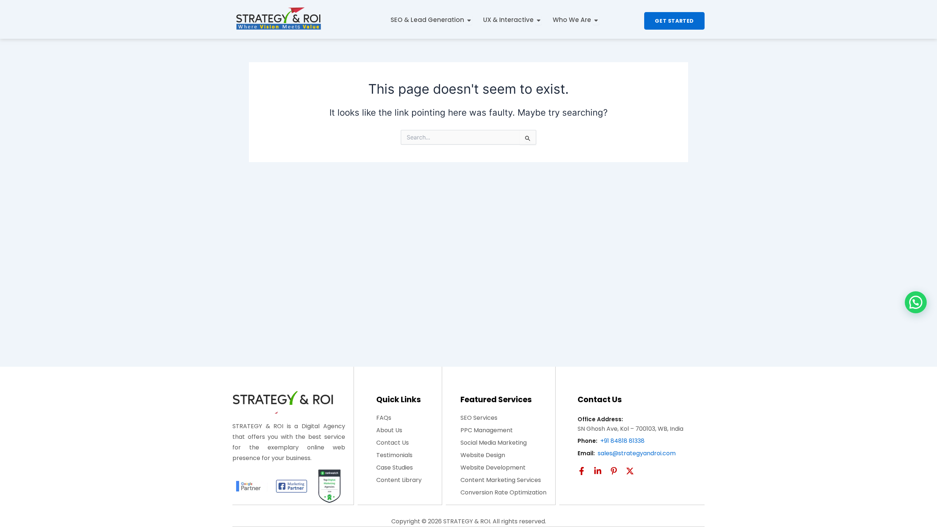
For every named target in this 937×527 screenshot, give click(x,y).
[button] (916, 302)
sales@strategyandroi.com (637, 453)
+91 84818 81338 (622, 441)
